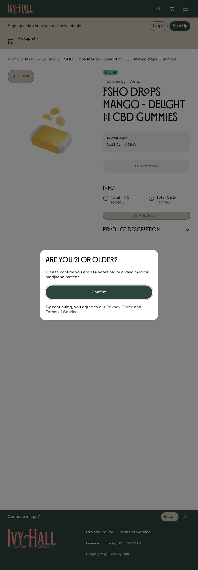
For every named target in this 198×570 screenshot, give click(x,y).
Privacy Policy (119, 307)
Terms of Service (62, 312)
